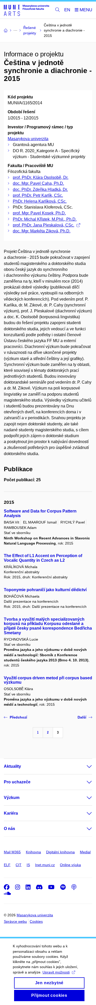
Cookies (36, 921)
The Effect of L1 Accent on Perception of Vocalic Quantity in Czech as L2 (43, 557)
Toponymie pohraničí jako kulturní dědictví (45, 590)
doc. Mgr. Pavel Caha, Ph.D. (38, 183)
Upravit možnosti (56, 972)
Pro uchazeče (17, 782)
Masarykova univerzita (28, 139)
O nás (9, 828)
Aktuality (12, 766)
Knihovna (33, 852)
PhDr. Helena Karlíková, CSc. (40, 201)
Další (82, 717)
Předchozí (18, 717)
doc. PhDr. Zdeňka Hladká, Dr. (40, 189)
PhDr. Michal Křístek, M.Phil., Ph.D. (45, 219)
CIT (19, 865)
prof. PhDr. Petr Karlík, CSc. (38, 195)
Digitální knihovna (60, 852)
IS (28, 865)
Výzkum (11, 797)
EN (67, 9)
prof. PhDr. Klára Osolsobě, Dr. (40, 177)
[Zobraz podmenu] (84, 766)
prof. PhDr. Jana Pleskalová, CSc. (43, 225)
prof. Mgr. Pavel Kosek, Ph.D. (39, 213)
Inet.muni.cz (45, 865)
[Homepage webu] (26, 10)
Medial (85, 852)
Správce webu (15, 921)
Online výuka (70, 865)
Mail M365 (12, 852)
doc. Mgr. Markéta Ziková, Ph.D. (41, 231)
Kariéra (11, 813)
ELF (7, 865)
